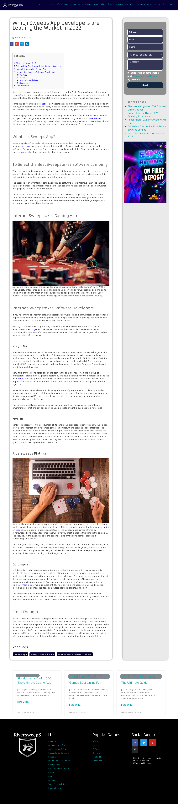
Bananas (96, 745)
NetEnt (22, 78)
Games (157, 4)
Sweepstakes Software (104, 4)
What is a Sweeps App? (26, 63)
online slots (24, 378)
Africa (95, 741)
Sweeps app (21, 654)
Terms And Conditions (57, 784)
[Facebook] (135, 742)
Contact (172, 4)
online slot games (31, 329)
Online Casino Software (81, 4)
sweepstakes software (42, 654)
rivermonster (76, 675)
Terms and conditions (144, 76)
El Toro (96, 749)
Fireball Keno (99, 757)
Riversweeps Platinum (29, 80)
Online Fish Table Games (59, 761)
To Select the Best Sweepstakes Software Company (38, 66)
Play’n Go (23, 75)
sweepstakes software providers (74, 654)
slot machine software (29, 585)
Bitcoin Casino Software (140, 4)
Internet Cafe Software (58, 4)
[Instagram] (135, 749)
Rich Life (96, 753)
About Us (42, 4)
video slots (26, 146)
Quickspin (24, 83)
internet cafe (43, 104)
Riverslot (52, 757)
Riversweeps (122, 4)
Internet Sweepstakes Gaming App (31, 69)
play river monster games (134, 675)
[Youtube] (152, 742)
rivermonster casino (28, 675)
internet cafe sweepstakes (72, 197)
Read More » (23, 702)
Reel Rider (97, 761)
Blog (164, 4)
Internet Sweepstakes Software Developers (35, 72)
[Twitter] (143, 742)
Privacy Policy (54, 788)
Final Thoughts (22, 86)
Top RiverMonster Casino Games (88, 676)
